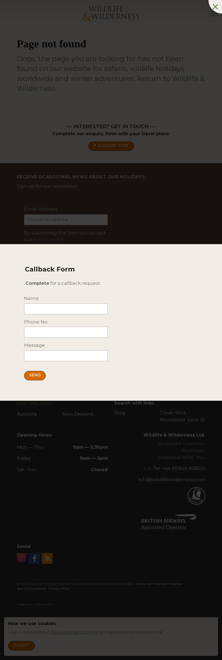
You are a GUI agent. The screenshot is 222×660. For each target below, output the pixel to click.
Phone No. (36, 322)
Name (31, 298)
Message (34, 345)
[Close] (215, 7)
